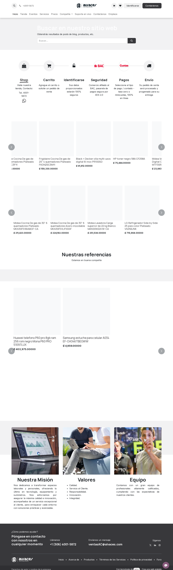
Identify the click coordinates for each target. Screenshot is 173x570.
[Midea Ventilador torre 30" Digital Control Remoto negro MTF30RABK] (31, 138)
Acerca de (74, 559)
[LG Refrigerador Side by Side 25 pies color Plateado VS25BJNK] (142, 203)
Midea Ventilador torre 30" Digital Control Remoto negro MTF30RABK (31, 161)
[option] (86, 146)
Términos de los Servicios (112, 559)
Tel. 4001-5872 (24, 94)
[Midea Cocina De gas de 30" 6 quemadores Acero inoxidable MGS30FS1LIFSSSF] (68, 203)
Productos (89, 559)
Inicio (61, 559)
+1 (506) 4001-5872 (63, 544)
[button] (14, 6)
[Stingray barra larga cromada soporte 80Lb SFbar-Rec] (142, 138)
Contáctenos (151, 5)
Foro (159, 559)
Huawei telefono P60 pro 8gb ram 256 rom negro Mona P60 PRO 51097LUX (35, 341)
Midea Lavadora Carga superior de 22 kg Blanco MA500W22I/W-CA (102, 225)
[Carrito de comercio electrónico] (114, 6)
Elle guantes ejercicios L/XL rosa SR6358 (103, 160)
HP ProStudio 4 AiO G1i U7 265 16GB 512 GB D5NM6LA (68, 160)
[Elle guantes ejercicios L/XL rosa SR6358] (105, 138)
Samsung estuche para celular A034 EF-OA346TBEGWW (86, 339)
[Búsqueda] (132, 40)
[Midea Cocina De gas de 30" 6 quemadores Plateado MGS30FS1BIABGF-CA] (31, 203)
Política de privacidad (141, 559)
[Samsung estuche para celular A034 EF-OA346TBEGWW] (86, 311)
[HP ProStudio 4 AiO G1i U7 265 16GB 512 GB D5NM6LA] (68, 138)
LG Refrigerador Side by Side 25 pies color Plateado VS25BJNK (141, 225)
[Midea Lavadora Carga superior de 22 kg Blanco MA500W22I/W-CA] (105, 203)
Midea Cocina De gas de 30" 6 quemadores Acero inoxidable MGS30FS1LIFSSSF (68, 225)
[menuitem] (15, 14)
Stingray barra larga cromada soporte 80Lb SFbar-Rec (141, 160)
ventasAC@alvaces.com (105, 544)
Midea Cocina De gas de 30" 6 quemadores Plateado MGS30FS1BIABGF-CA (30, 225)
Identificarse (133, 5)
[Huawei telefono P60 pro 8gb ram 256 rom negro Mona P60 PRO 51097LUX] (37, 311)
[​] (150, 545)
